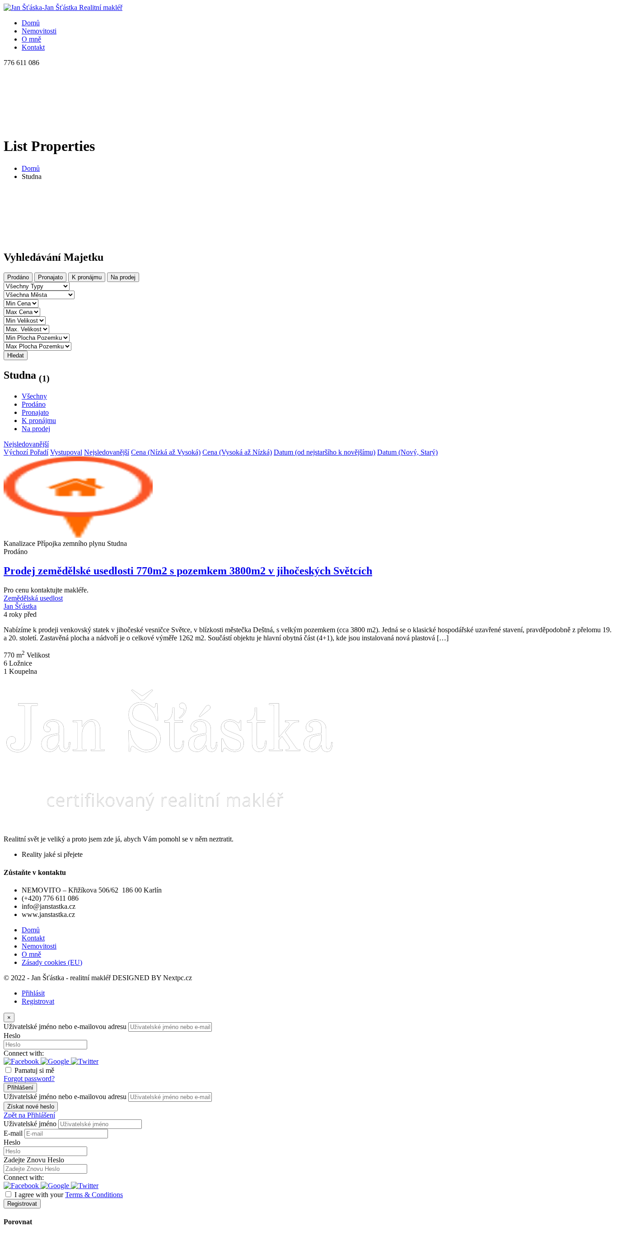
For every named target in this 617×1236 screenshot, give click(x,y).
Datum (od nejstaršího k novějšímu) (324, 452)
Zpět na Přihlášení (29, 1115)
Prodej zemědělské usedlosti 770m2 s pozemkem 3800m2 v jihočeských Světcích (188, 571)
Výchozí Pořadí (26, 452)
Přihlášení (20, 1087)
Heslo (12, 1035)
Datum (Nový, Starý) (407, 452)
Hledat (15, 355)
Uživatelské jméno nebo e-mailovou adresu (65, 1026)
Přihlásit (33, 993)
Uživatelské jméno (30, 1124)
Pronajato (50, 277)
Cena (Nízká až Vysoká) (166, 452)
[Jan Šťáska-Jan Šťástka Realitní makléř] (63, 7)
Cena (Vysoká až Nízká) (237, 452)
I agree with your (68, 1194)
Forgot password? (29, 1078)
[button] (22, 1061)
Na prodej (123, 277)
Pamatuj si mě (34, 1070)
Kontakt (33, 938)
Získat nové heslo (30, 1106)
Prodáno (18, 277)
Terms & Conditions (94, 1194)
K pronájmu (87, 277)
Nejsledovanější (26, 444)
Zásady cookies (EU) (52, 962)
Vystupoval (66, 452)
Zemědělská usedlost (33, 598)
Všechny (34, 396)
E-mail (13, 1133)
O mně (31, 954)
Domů (31, 168)
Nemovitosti (39, 946)
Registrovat (38, 1001)
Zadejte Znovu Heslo (34, 1160)
